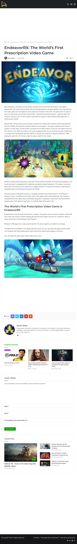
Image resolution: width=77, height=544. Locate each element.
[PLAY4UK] (5, 4)
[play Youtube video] (38, 258)
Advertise (36, 537)
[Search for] (71, 5)
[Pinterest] (26, 316)
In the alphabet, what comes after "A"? (16, 420)
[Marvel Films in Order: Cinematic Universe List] (45, 455)
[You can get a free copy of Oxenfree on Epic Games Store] (62, 355)
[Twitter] (17, 316)
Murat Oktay (11, 58)
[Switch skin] (68, 5)
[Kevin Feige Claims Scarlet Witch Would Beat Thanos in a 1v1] (38, 355)
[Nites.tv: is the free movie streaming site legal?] (45, 463)
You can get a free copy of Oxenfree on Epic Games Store (61, 364)
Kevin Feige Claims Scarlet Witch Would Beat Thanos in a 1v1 (38, 364)
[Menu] (75, 5)
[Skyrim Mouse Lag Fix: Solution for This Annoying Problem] (45, 446)
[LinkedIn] (21, 316)
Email (6, 413)
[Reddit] (30, 316)
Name (6, 406)
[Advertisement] (38, 23)
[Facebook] (12, 316)
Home (7, 42)
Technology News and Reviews (50, 537)
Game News (14, 42)
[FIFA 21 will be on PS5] (14, 355)
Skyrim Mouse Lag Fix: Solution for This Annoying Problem (61, 446)
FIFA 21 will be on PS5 (11, 363)
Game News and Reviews (67, 537)
